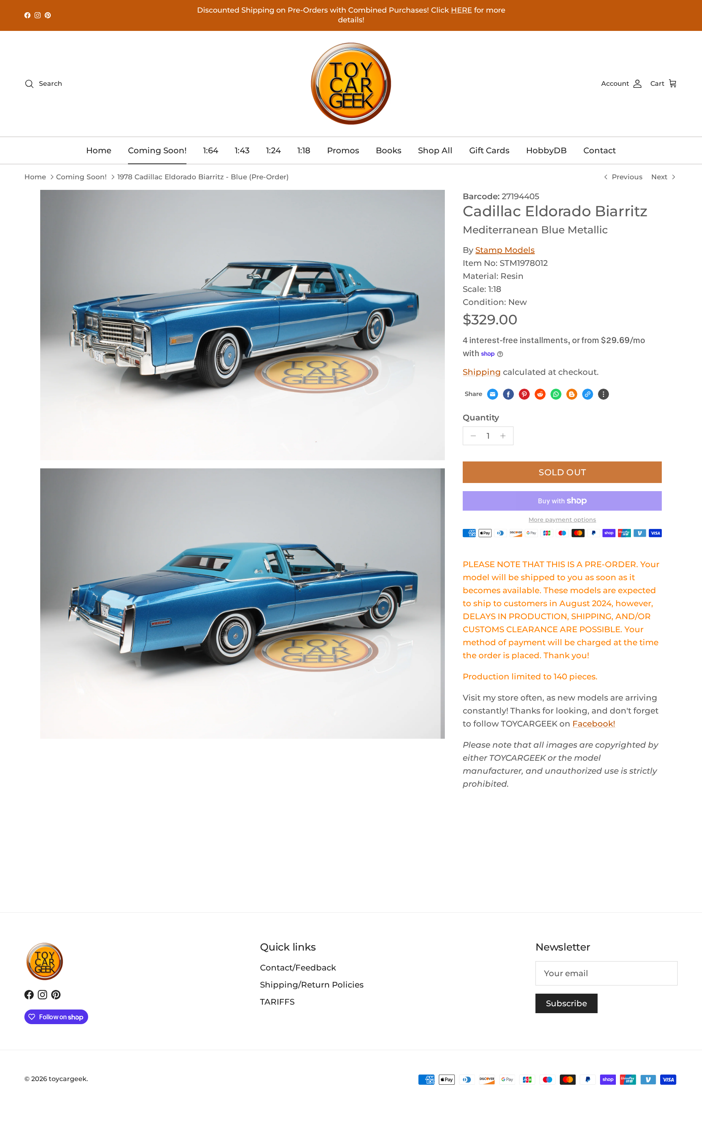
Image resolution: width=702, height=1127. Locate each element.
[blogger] (571, 394)
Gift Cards (489, 150)
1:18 (303, 150)
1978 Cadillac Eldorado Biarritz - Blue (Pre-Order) (203, 177)
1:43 (242, 150)
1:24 (273, 150)
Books (388, 150)
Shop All (435, 150)
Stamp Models (505, 250)
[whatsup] (555, 394)
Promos (343, 150)
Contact (599, 150)
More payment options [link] (562, 519)
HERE (461, 10)
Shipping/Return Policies (312, 985)
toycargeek (68, 1079)
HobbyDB (546, 150)
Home (98, 150)
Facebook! (593, 724)
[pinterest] (524, 394)
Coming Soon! (157, 150)
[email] (492, 394)
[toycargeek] (351, 83)
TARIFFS (277, 1002)
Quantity (481, 417)
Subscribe (566, 1003)
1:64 (210, 150)
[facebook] (508, 394)
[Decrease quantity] (471, 436)
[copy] (587, 394)
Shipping (482, 372)
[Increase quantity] (505, 436)
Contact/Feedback (298, 968)
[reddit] (540, 394)
